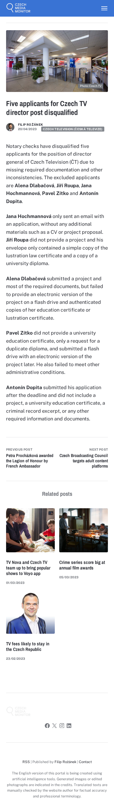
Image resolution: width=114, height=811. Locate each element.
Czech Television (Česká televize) (73, 129)
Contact (85, 762)
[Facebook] (47, 726)
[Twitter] (54, 726)
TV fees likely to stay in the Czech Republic (27, 646)
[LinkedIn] (69, 726)
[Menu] (101, 8)
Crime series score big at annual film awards (82, 565)
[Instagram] (61, 726)
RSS (26, 762)
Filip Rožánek (30, 125)
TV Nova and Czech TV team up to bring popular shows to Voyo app (28, 567)
